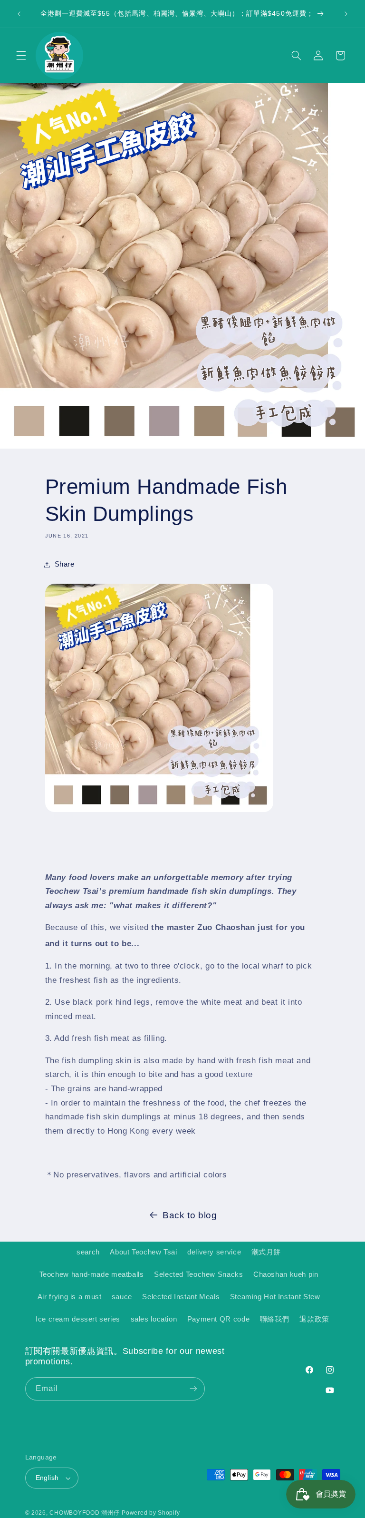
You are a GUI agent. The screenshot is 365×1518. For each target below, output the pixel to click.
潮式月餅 (266, 1252)
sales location (154, 1319)
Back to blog (190, 1215)
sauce (122, 1297)
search (88, 1252)
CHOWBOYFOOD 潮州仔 (84, 1513)
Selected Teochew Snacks (198, 1274)
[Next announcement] (346, 13)
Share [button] (65, 564)
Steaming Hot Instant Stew (275, 1297)
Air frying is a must (70, 1297)
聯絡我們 (275, 1319)
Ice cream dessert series (78, 1319)
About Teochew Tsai (143, 1252)
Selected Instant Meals (181, 1297)
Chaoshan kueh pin (285, 1274)
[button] (21, 56)
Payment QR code (218, 1319)
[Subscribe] (193, 1388)
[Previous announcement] (19, 13)
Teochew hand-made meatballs (91, 1274)
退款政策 (314, 1319)
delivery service (214, 1252)
